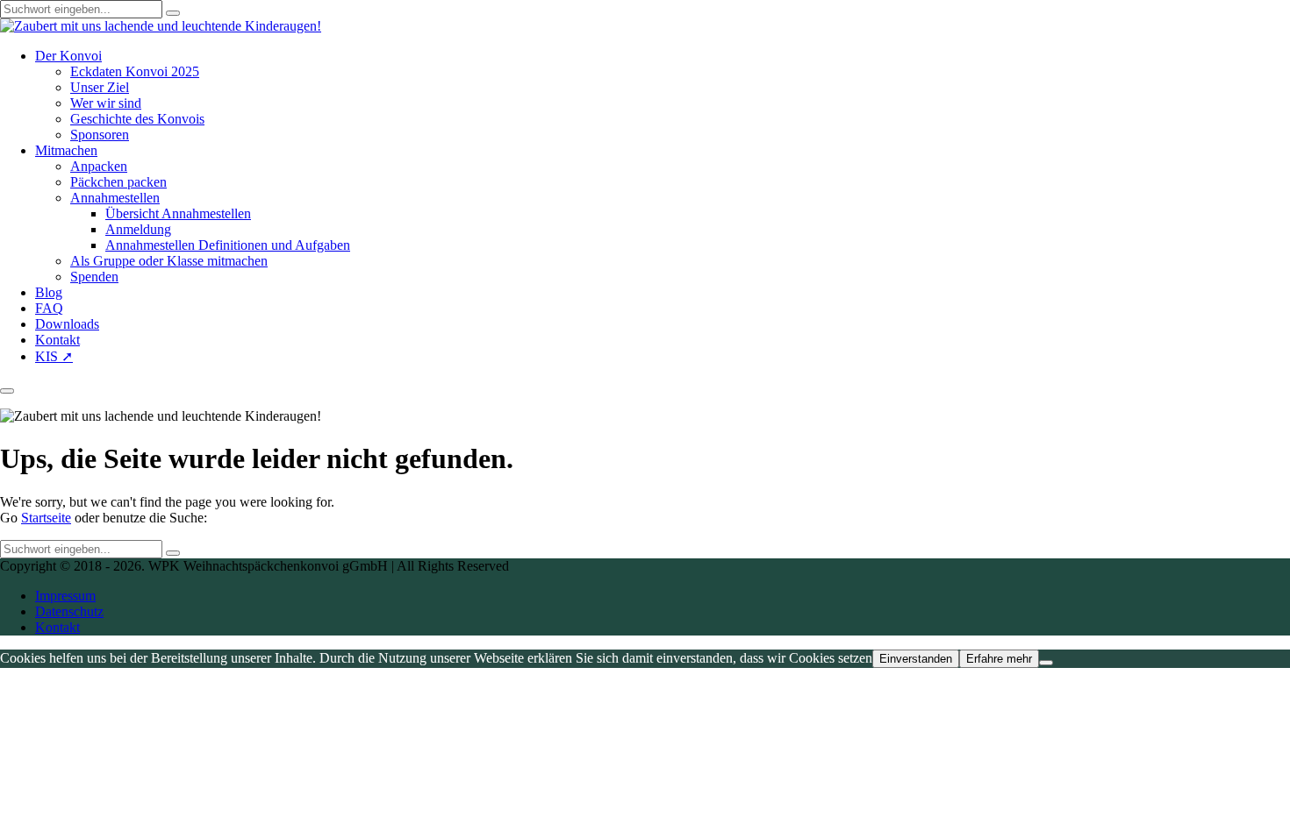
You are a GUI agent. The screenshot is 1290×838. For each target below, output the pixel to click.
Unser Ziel (99, 87)
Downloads (67, 323)
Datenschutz (69, 611)
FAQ (49, 308)
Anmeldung (138, 229)
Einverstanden (915, 658)
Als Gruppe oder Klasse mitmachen (169, 260)
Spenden (94, 276)
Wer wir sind (105, 103)
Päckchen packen (118, 181)
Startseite (46, 517)
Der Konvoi (68, 55)
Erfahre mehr (999, 658)
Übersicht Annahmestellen (178, 213)
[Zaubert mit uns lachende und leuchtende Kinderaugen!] (160, 25)
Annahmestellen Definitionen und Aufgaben (227, 245)
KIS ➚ (54, 356)
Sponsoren (99, 134)
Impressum (65, 595)
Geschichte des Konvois (137, 118)
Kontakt (57, 339)
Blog (48, 292)
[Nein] (1046, 662)
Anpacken (98, 166)
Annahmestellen (115, 197)
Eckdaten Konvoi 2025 (134, 71)
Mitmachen (66, 150)
